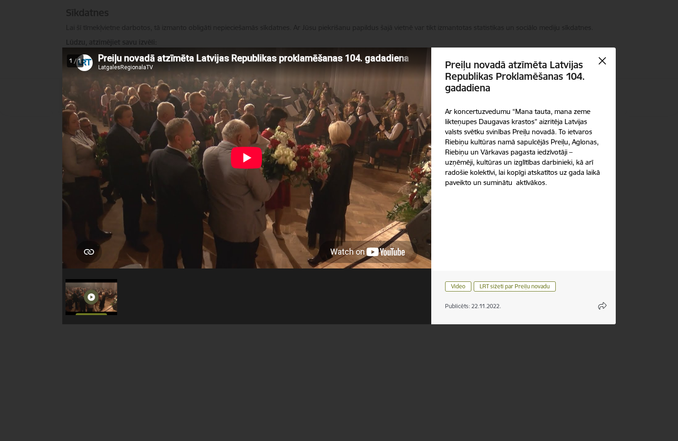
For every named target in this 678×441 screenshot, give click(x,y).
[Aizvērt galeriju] (602, 61)
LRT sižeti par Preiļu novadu (515, 286)
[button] (91, 297)
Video (458, 286)
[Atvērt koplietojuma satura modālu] (602, 306)
